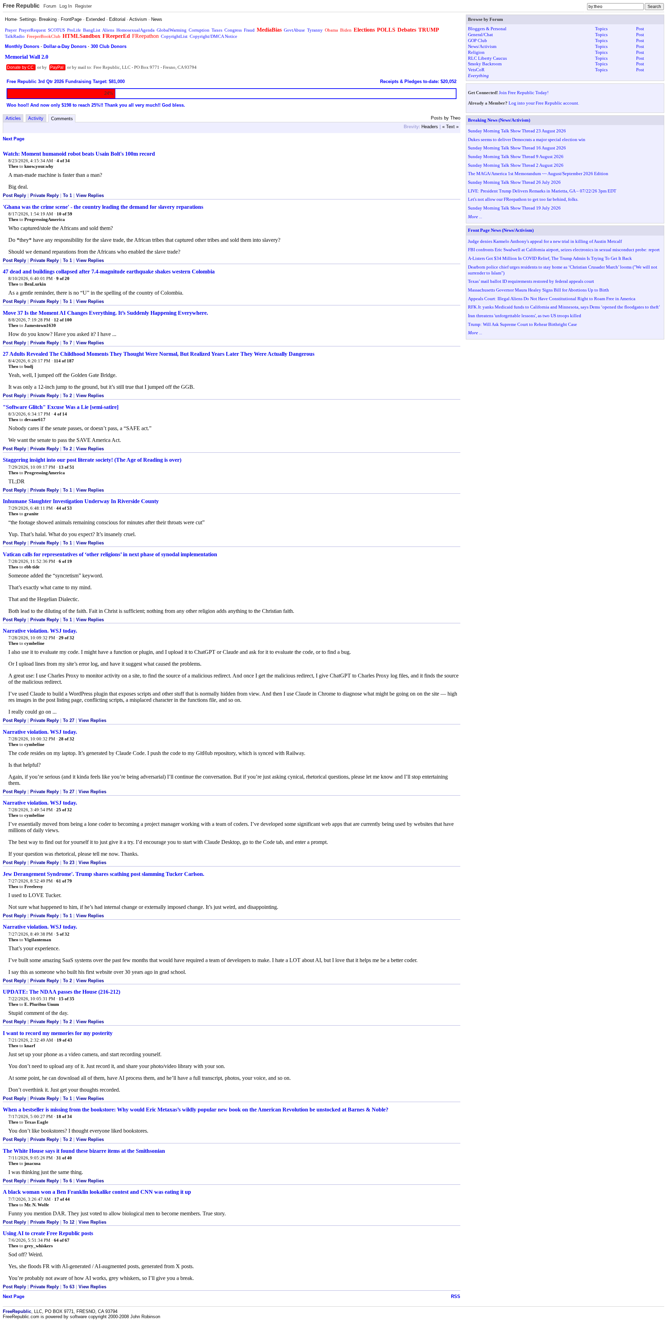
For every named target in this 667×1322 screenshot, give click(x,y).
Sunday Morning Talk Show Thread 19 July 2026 (514, 208)
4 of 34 (63, 160)
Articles (13, 118)
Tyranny (315, 30)
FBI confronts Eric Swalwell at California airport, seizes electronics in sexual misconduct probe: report (564, 249)
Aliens (108, 30)
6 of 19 (65, 561)
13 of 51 (66, 467)
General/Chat (480, 34)
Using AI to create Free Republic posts (48, 1233)
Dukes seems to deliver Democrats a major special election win (526, 139)
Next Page (13, 138)
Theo (13, 166)
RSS (455, 1296)
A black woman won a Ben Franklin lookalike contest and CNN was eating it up (97, 1192)
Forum (49, 6)
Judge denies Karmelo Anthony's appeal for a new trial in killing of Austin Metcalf (545, 241)
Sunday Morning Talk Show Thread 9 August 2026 (515, 156)
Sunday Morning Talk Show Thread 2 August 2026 (515, 165)
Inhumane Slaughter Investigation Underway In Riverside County (81, 501)
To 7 (67, 342)
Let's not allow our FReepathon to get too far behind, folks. (523, 199)
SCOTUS (56, 30)
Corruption (199, 30)
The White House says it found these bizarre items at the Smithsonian (84, 1151)
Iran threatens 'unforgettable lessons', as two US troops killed (524, 315)
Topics (601, 28)
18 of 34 (64, 1116)
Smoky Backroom (485, 63)
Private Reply (44, 195)
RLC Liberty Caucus (487, 58)
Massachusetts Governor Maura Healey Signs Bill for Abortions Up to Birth (538, 290)
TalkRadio (15, 36)
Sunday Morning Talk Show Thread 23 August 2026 (517, 130)
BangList (91, 30)
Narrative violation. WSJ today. (40, 631)
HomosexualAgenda (135, 30)
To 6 (67, 1180)
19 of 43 (64, 1040)
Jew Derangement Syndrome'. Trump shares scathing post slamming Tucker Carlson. (103, 874)
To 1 (67, 195)
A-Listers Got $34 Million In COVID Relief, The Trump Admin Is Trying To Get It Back (550, 258)
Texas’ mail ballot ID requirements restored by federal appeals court (531, 281)
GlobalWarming (172, 30)
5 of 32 (62, 934)
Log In (65, 6)
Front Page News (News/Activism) (501, 230)
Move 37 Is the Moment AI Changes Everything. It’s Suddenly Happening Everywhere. (105, 313)
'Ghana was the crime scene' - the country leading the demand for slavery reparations (103, 207)
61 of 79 (64, 881)
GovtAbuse (294, 30)
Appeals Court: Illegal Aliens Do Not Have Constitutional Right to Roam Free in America (551, 298)
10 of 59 (64, 213)
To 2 (67, 395)
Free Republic (21, 6)
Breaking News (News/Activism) (499, 120)
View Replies (90, 195)
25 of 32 (64, 809)
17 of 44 (62, 1199)
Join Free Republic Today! (524, 92)
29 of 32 (66, 637)
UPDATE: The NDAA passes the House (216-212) (61, 992)
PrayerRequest (32, 30)
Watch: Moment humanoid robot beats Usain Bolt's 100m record (79, 154)
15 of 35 (66, 998)
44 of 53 (64, 508)
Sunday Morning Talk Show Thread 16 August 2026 (517, 147)
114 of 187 (64, 360)
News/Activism (482, 46)
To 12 (68, 1222)
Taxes (217, 30)
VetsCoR (476, 69)
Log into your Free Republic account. (544, 103)
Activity (35, 118)
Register (83, 6)
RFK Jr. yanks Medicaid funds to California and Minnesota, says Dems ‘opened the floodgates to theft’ (564, 307)
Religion (476, 52)
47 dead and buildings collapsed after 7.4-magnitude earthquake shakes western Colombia (109, 271)
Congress (233, 30)
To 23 (68, 862)
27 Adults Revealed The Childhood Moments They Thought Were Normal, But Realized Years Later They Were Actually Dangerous (158, 354)
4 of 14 (60, 414)
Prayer (11, 30)
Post (640, 28)
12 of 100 (63, 319)
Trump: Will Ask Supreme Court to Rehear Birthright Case (522, 324)
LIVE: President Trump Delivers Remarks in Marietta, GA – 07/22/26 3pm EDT (542, 191)
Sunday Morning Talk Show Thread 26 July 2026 (514, 182)
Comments (62, 118)
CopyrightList (174, 36)
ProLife (74, 30)
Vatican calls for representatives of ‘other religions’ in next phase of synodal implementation (110, 554)
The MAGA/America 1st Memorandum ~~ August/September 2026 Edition (538, 173)
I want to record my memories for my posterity (58, 1033)
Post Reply (14, 195)
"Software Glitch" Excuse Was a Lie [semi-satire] (60, 407)
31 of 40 (64, 1157)
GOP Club (477, 40)
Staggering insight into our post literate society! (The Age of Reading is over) (92, 460)
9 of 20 (62, 278)
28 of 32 (66, 738)
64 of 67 (61, 1240)
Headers (429, 126)
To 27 (68, 720)
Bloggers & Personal (487, 28)
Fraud (249, 30)
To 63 (68, 1286)
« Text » (450, 126)
